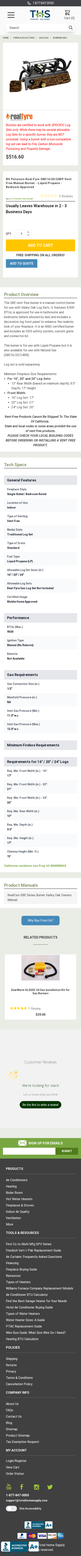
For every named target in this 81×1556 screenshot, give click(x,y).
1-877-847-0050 (17, 1495)
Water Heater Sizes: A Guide (25, 1320)
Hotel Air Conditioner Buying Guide (29, 1307)
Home (6, 38)
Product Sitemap (18, 1435)
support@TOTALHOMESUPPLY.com (26, 1500)
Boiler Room (14, 1193)
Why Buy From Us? (40, 920)
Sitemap (11, 1429)
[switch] (11, 1508)
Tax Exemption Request (22, 1442)
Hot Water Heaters (19, 1199)
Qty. (9, 233)
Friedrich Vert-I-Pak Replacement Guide (33, 1250)
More (9, 1224)
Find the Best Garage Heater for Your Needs (36, 1301)
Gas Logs (43, 38)
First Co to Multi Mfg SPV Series (29, 1244)
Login (9, 1461)
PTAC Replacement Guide (24, 1326)
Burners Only (60, 38)
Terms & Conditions (19, 1378)
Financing (12, 1263)
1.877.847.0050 (43, 3)
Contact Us (14, 1416)
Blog (9, 1423)
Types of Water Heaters (23, 1314)
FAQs (9, 1410)
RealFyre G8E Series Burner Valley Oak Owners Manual (39, 897)
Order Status (15, 1474)
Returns (11, 1365)
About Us (12, 1404)
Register (21, 1461)
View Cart (12, 1467)
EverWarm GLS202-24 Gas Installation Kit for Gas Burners (40, 991)
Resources (13, 1276)
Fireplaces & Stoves (23, 38)
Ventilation (13, 1218)
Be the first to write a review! (40, 1105)
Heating (11, 1186)
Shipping (11, 1359)
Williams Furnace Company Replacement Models (39, 1288)
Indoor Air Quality (17, 1212)
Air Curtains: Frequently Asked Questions (34, 1257)
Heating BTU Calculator (22, 1339)
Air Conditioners (17, 1180)
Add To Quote (21, 263)
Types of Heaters (18, 1282)
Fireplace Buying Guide (21, 1269)
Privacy (11, 1371)
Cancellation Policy (19, 1384)
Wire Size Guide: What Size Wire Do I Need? (36, 1333)
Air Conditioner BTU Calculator (27, 1295)
